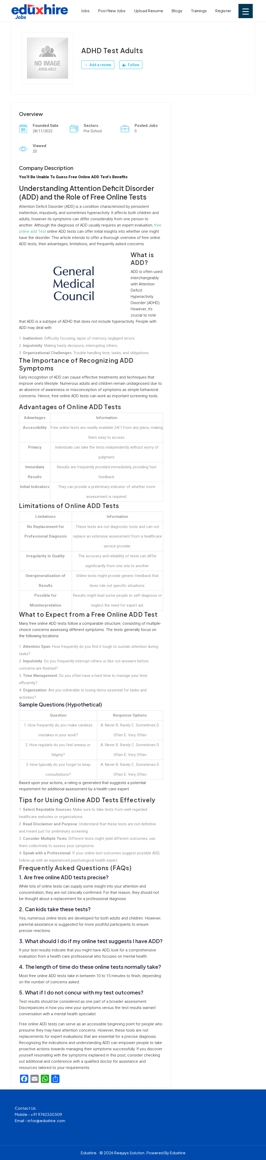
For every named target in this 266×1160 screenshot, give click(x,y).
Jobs (85, 10)
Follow (133, 65)
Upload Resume (148, 10)
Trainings (199, 10)
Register (223, 10)
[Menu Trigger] (245, 11)
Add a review (100, 65)
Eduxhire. (89, 1152)
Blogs (177, 10)
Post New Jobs (111, 10)
